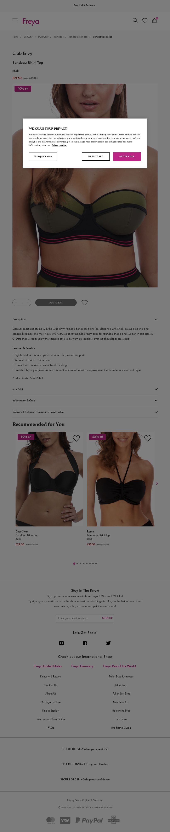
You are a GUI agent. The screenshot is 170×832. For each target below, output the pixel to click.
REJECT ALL (95, 156)
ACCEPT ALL (127, 156)
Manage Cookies (43, 156)
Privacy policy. (59, 145)
